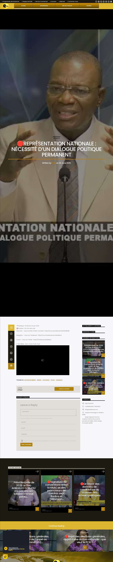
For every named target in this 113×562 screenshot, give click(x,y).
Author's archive (64, 397)
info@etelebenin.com (91, 418)
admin (11, 516)
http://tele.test (89, 412)
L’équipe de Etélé (27, 1)
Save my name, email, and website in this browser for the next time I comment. (50, 449)
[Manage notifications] (4, 555)
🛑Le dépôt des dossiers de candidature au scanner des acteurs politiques (93, 394)
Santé (85, 351)
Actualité (56, 142)
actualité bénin (29, 388)
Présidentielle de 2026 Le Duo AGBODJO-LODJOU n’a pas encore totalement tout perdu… (93, 357)
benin (39, 388)
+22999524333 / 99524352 (92, 415)
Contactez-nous (73, 1)
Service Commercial (42, 1)
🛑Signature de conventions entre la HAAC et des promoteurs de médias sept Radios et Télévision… (93, 376)
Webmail (62, 1)
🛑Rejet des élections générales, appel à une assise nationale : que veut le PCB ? (85, 548)
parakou (59, 388)
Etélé (54, 167)
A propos (53, 1)
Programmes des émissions (11, 1)
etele (53, 388)
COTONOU (46, 388)
